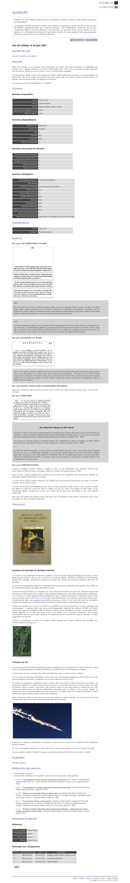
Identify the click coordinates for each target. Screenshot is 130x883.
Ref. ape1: (16, 338)
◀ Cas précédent (77, 40)
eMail (75, 878)
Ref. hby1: (16, 396)
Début (81, 878)
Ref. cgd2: (16, 386)
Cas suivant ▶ (91, 40)
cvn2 (54, 580)
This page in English (106, 7)
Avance (96, 878)
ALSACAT (102, 3)
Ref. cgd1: (16, 244)
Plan (102, 878)
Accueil (111, 3)
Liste (108, 878)
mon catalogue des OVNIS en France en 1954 (48, 600)
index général (72, 32)
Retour (88, 878)
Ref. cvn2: (16, 465)
